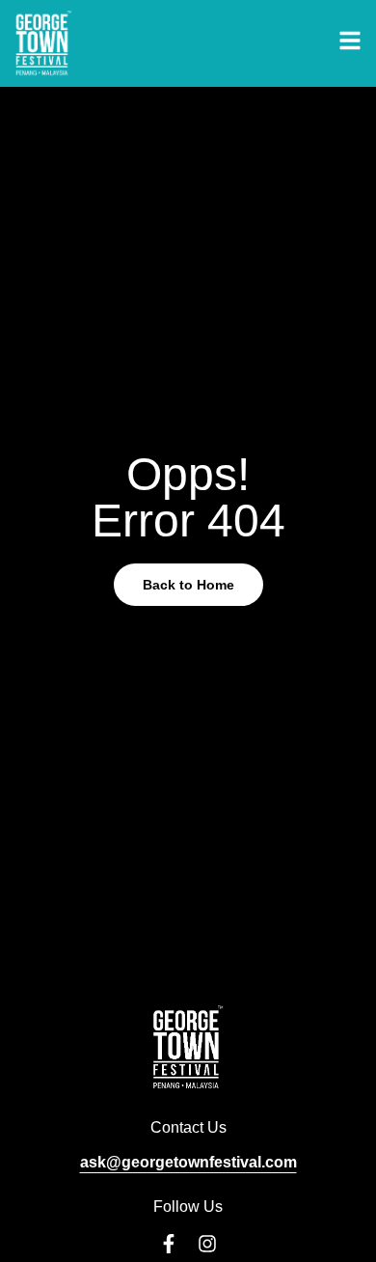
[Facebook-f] (168, 1243)
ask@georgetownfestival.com (188, 1162)
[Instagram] (207, 1243)
